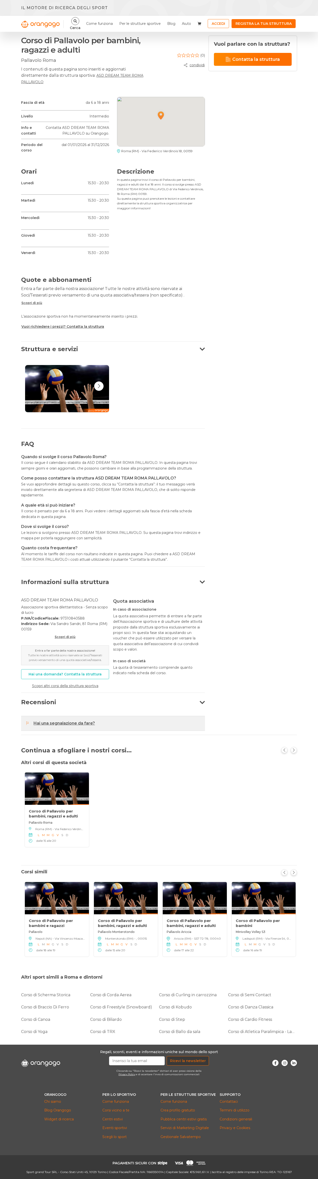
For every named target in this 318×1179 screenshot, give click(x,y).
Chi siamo (52, 1101)
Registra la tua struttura (264, 23)
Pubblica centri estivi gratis (183, 1119)
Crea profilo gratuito (177, 1110)
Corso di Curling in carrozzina (188, 995)
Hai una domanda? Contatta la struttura (65, 674)
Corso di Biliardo (106, 1019)
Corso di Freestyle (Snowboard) (121, 1007)
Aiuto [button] (186, 23)
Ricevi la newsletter (188, 1061)
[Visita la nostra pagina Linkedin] (294, 1063)
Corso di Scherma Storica (45, 995)
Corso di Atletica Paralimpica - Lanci (262, 1031)
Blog (171, 23)
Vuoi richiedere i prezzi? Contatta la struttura (62, 326)
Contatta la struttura (256, 59)
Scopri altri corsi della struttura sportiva (65, 686)
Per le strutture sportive (140, 23)
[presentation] (99, 386)
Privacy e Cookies (235, 1128)
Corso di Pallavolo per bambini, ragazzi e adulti (53, 813)
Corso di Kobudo (175, 1007)
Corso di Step (172, 1019)
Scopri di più (31, 303)
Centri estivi (112, 1119)
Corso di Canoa (35, 1019)
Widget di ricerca (59, 1119)
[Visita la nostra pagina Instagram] (284, 1063)
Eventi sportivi (114, 1128)
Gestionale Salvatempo (180, 1137)
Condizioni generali (236, 1119)
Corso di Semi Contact (249, 995)
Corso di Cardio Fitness (250, 1019)
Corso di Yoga (34, 1031)
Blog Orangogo (57, 1110)
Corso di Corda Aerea (110, 995)
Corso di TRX (102, 1031)
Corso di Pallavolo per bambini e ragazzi (51, 923)
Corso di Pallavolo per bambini (258, 923)
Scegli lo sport (114, 1137)
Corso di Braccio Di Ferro (45, 1007)
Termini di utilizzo (234, 1110)
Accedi (218, 23)
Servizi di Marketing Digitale (184, 1128)
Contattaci (229, 1101)
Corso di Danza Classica (250, 1007)
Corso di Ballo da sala (179, 1031)
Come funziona (99, 23)
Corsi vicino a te (115, 1110)
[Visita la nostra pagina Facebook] (275, 1063)
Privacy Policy (127, 1074)
